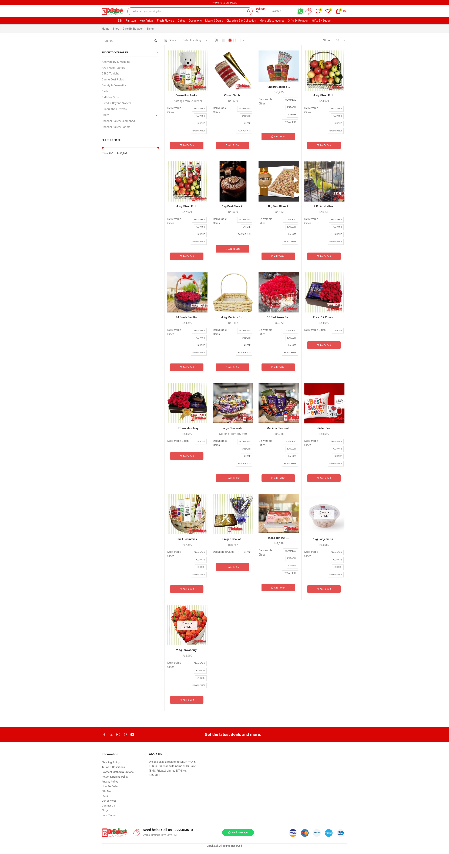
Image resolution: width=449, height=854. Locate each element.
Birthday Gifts (110, 97)
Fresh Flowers (165, 20)
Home (105, 28)
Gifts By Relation (298, 20)
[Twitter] (111, 734)
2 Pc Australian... (324, 206)
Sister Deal (324, 428)
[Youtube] (132, 734)
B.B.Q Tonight (110, 73)
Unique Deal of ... (233, 539)
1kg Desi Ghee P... (233, 206)
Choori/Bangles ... (278, 87)
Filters (172, 40)
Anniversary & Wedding (116, 61)
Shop (116, 28)
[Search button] (248, 11)
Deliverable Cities (174, 110)
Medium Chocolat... (279, 428)
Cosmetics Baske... (187, 95)
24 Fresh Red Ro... (187, 317)
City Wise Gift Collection (241, 20)
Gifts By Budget (321, 20)
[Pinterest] (125, 734)
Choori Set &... (233, 95)
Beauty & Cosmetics (114, 85)
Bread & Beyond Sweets (116, 103)
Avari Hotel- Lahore (113, 67)
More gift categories (272, 20)
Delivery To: (260, 10)
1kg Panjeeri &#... (324, 539)
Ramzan (131, 20)
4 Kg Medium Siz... (233, 317)
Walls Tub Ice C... (278, 538)
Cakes (181, 20)
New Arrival (146, 20)
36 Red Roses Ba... (278, 317)
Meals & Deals (214, 20)
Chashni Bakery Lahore (116, 127)
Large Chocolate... (233, 428)
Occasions (195, 20)
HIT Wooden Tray (187, 428)
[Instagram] (118, 734)
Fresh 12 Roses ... (324, 317)
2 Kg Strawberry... (187, 650)
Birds (105, 91)
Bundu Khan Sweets (114, 109)
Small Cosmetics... (187, 539)
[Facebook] (104, 734)
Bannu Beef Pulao (113, 79)
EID (120, 20)
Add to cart (188, 145)
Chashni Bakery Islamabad (118, 121)
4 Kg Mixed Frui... (324, 95)
